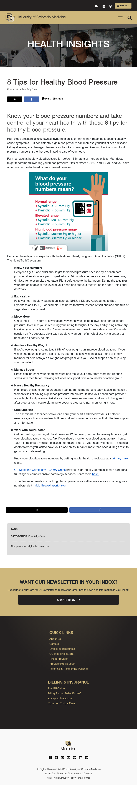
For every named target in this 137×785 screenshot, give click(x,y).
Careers (54, 643)
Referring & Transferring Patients (68, 668)
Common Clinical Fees (61, 703)
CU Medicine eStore (61, 653)
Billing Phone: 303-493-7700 (64, 693)
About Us (55, 638)
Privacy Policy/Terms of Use (75, 777)
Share (59, 98)
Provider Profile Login (62, 663)
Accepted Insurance (60, 698)
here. (95, 474)
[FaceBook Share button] (31, 99)
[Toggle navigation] (120, 17)
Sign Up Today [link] (66, 599)
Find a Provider (58, 658)
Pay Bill (124, 5)
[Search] (129, 18)
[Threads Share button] (14, 99)
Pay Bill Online (56, 688)
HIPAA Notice (53, 777)
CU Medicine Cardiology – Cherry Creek (40, 470)
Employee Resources (62, 648)
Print (47, 98)
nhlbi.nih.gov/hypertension (50, 485)
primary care (120, 458)
